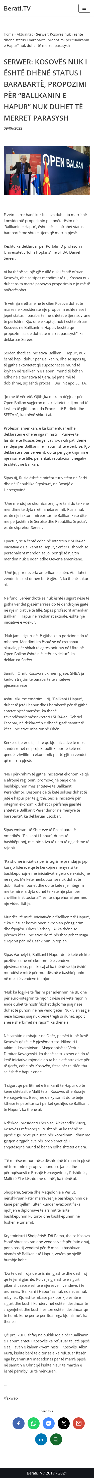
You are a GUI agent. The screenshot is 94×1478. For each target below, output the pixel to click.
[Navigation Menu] (84, 8)
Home (9, 34)
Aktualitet (25, 34)
